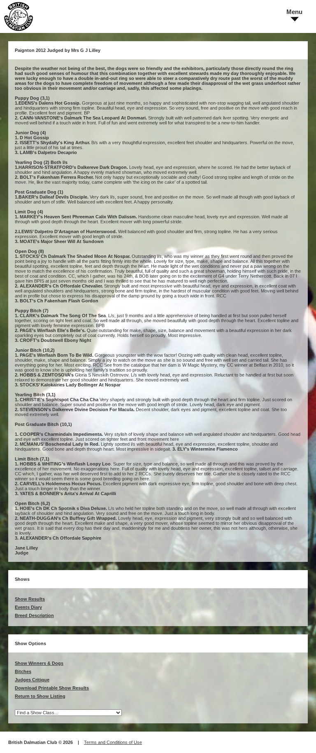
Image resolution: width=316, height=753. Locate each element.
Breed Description (34, 615)
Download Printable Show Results (52, 687)
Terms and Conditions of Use (113, 742)
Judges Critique (32, 679)
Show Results (30, 598)
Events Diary (28, 607)
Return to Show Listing (40, 696)
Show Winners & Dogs (39, 663)
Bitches (23, 671)
